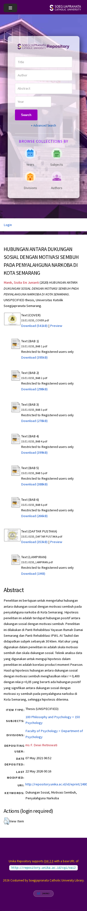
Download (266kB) (34, 516)
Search (26, 115)
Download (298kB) (34, 389)
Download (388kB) (34, 484)
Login (8, 225)
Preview (56, 326)
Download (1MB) (33, 573)
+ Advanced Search (43, 125)
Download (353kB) (34, 542)
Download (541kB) (34, 326)
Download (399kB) (34, 452)
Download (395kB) (34, 357)
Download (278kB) (34, 421)
